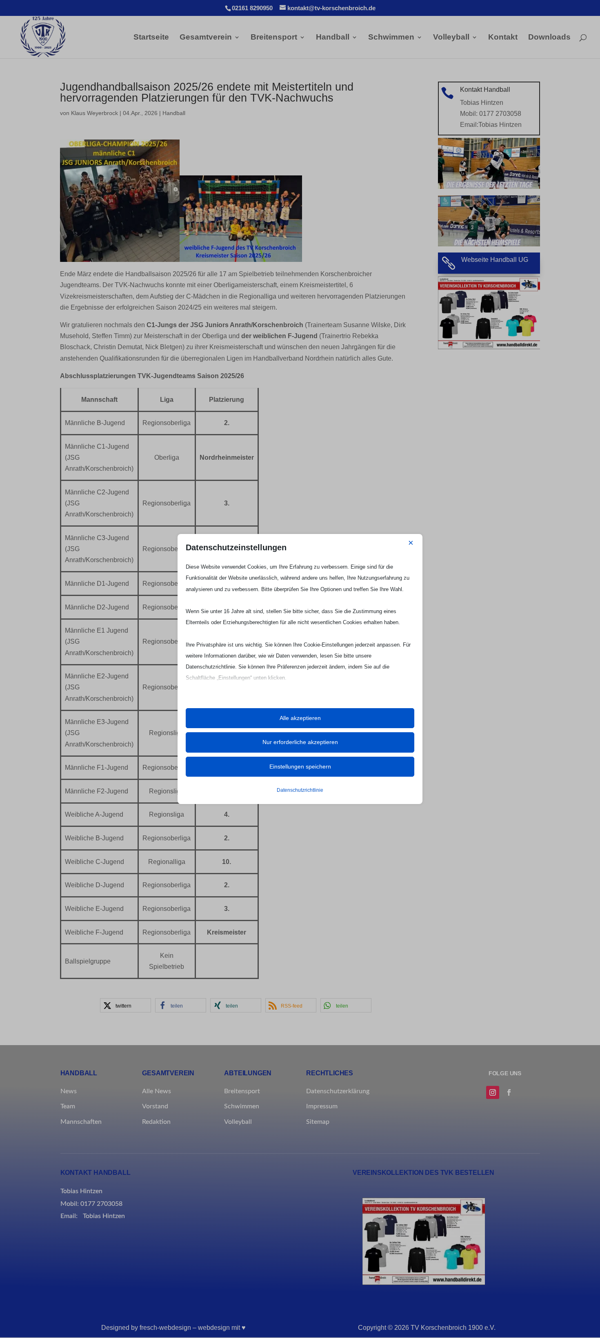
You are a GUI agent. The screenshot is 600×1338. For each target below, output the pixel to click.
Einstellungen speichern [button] (300, 766)
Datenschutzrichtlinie (300, 790)
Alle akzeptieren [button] (300, 718)
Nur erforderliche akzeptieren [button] (300, 742)
